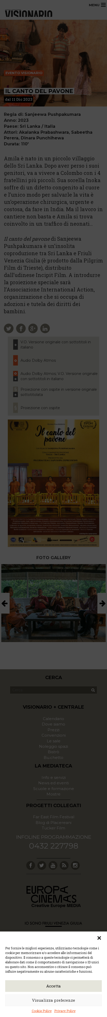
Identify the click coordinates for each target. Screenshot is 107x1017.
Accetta (53, 985)
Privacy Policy (65, 1011)
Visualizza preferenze (53, 1000)
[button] (99, 938)
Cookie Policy (42, 1011)
